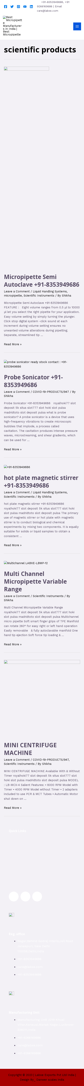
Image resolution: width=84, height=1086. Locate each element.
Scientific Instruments (39, 295)
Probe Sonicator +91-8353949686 (33, 381)
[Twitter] (12, 6)
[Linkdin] (31, 6)
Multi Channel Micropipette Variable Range (35, 581)
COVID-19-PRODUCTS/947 (51, 392)
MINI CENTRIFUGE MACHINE (30, 749)
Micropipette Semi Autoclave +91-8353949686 (41, 280)
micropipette (13, 295)
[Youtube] (25, 6)
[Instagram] (18, 6)
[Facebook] (5, 6)
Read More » (12, 344)
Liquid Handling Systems (50, 291)
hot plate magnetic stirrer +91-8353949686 (41, 481)
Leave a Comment (17, 291)
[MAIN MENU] (77, 26)
